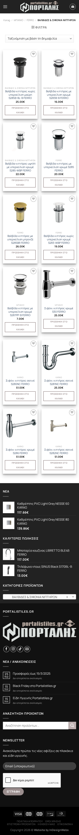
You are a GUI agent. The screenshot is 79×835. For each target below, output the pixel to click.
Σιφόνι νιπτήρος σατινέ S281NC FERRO (58, 382)
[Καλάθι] (73, 7)
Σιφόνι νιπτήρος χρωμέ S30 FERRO (58, 310)
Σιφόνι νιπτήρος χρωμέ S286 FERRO (20, 451)
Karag (6, 20)
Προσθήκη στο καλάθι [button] (20, 110)
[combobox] (39, 596)
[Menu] (5, 6)
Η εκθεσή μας (46, 824)
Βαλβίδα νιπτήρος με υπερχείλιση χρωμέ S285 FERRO (59, 167)
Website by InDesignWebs (51, 830)
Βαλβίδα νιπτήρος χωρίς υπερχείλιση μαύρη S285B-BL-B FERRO (20, 95)
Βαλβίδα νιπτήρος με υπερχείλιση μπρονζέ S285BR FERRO (20, 239)
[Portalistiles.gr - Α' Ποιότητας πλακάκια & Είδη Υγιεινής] (39, 7)
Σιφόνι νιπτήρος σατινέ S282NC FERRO (58, 451)
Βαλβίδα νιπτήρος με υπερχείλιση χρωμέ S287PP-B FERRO (20, 312)
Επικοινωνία (65, 824)
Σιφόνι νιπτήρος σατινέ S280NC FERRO (20, 382)
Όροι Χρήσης (53, 821)
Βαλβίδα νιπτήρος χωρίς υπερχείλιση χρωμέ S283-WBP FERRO (59, 239)
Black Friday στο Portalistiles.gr (34, 686)
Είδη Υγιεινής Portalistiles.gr (33, 698)
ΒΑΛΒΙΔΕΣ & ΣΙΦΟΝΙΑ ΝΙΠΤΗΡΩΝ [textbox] (37, 597)
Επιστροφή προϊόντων (21, 824)
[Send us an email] (27, 649)
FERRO (30, 20)
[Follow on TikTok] (20, 649)
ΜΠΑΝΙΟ (18, 20)
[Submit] (72, 725)
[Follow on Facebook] (6, 649)
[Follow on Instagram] (13, 649)
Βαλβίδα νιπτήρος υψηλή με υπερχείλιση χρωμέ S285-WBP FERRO (20, 167)
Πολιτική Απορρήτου (30, 821)
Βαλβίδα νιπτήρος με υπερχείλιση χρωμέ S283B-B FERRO (59, 95)
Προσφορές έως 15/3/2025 (31, 673)
